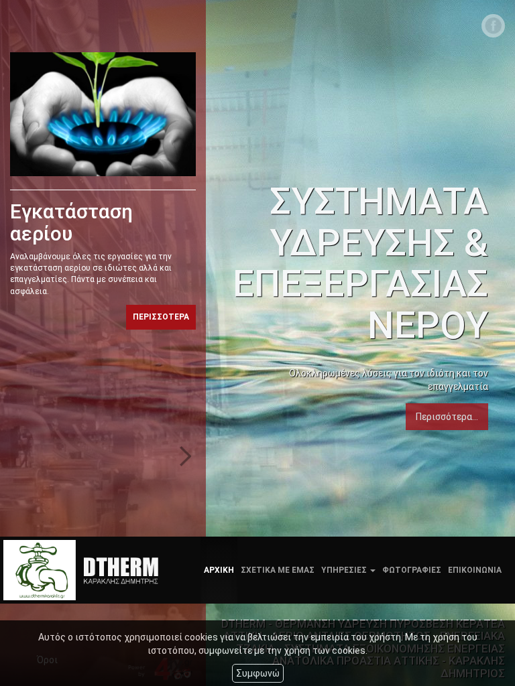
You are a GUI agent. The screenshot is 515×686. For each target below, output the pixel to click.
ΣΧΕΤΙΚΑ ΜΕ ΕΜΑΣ (277, 570)
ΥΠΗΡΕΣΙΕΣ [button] (345, 570)
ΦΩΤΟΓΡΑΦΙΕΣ (411, 570)
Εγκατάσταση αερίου (71, 222)
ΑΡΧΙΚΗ (219, 570)
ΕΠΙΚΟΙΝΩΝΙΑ (475, 570)
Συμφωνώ (258, 673)
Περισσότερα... (447, 416)
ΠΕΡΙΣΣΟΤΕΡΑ (161, 317)
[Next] (186, 456)
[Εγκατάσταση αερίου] (103, 114)
